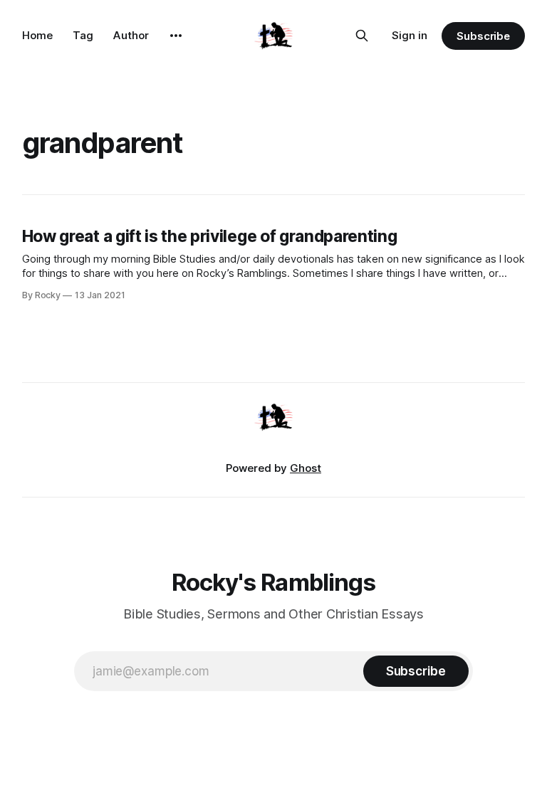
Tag (83, 35)
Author (131, 35)
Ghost (305, 468)
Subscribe (483, 36)
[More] (176, 35)
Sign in (409, 35)
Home (37, 35)
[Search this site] (361, 35)
